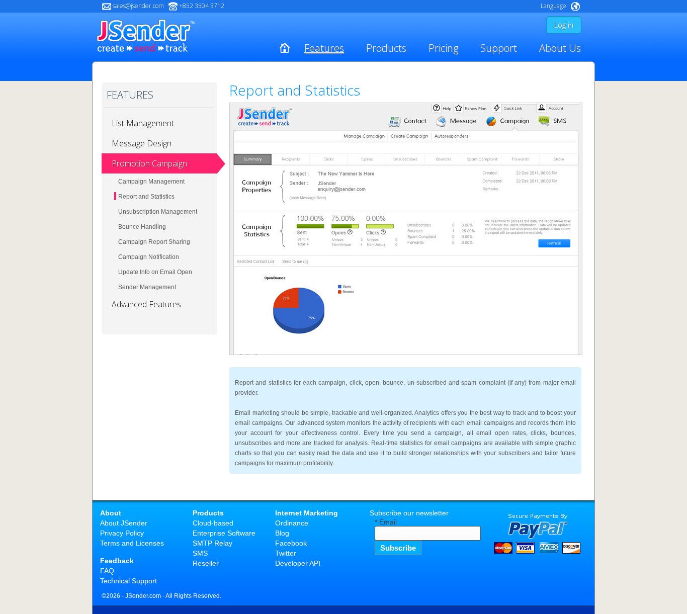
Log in (563, 25)
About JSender (123, 523)
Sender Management (147, 287)
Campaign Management (151, 181)
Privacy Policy (122, 533)
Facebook (291, 543)
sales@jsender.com (138, 6)
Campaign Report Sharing (154, 241)
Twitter (285, 553)
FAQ (107, 571)
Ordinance (291, 523)
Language (553, 6)
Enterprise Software (224, 533)
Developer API (297, 563)
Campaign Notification (148, 256)
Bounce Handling (142, 226)
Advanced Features (146, 304)
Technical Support (128, 581)
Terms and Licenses (132, 543)
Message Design (141, 143)
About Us (560, 48)
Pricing (443, 48)
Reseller (206, 563)
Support (498, 48)
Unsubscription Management (157, 211)
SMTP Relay (212, 543)
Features (324, 48)
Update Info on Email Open (155, 272)
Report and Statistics (146, 196)
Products (386, 48)
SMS (200, 553)
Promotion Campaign (149, 163)
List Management (143, 123)
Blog (282, 533)
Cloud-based (213, 523)
